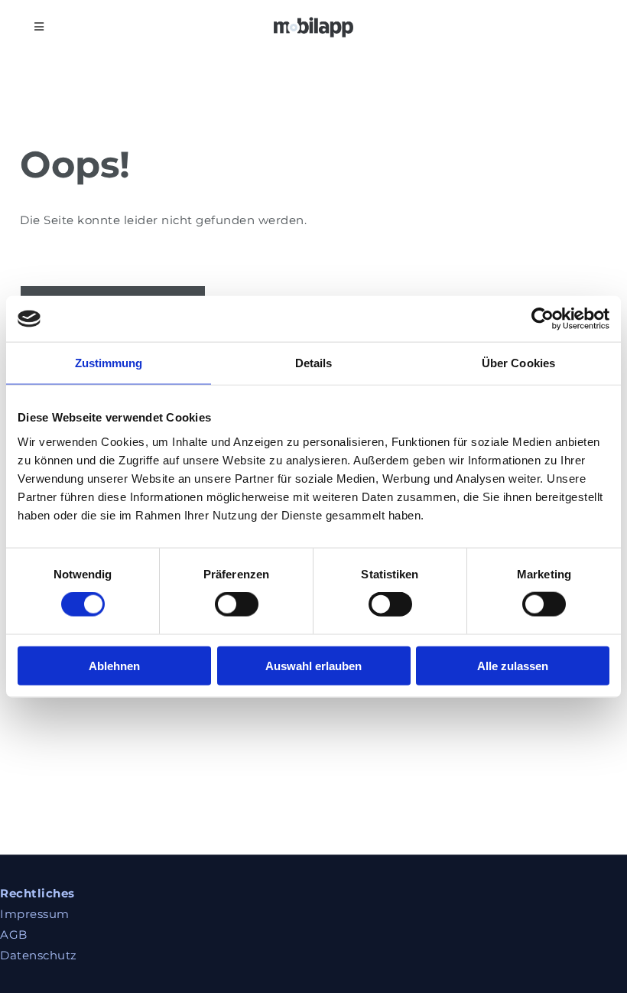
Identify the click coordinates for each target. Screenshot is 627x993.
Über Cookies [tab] (518, 363)
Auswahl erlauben (313, 665)
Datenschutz (38, 955)
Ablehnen (114, 665)
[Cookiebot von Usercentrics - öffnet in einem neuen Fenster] (542, 319)
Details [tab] (314, 363)
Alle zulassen (512, 665)
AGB (14, 934)
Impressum (35, 914)
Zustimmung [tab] (109, 363)
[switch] (236, 604)
